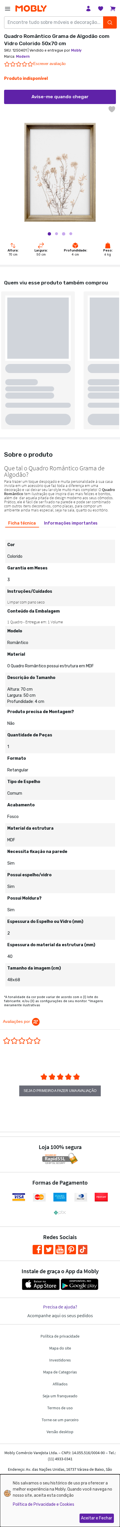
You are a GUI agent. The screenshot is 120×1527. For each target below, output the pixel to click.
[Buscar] (110, 22)
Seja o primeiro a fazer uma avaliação (60, 1091)
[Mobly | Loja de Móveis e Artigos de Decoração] (31, 8)
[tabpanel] (60, 758)
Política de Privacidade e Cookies (43, 1504)
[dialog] (60, 1500)
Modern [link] (23, 56)
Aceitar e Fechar (96, 1518)
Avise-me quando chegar (60, 96)
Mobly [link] (76, 50)
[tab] (22, 523)
